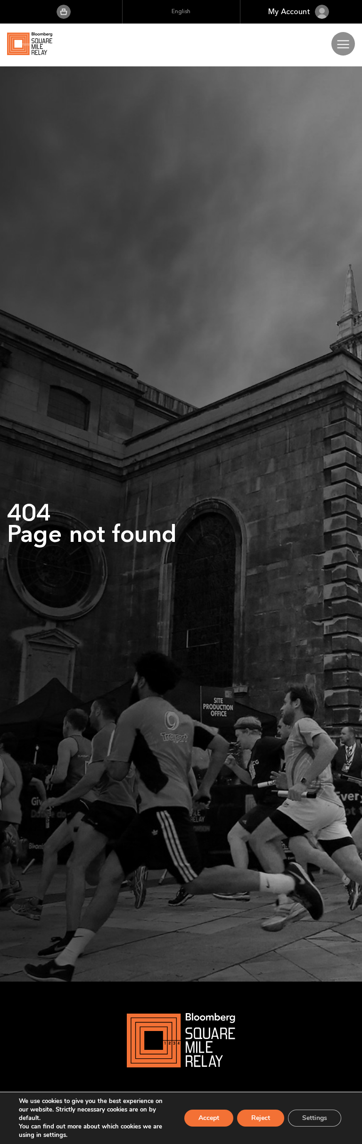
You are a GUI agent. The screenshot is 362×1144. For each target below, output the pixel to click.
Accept (208, 1117)
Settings (314, 1117)
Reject (260, 1117)
